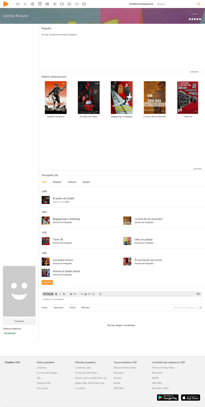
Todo (44, 182)
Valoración (58, 307)
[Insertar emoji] (93, 294)
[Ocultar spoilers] (48, 294)
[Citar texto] (71, 294)
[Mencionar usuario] (100, 294)
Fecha (44, 307)
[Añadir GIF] (89, 294)
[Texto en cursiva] (60, 294)
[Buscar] (198, 4)
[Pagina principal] (6, 6)
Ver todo (47, 282)
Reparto (57, 182)
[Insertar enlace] (82, 294)
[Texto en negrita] (56, 294)
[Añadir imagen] (86, 294)
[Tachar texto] (64, 294)
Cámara (72, 182)
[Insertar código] (75, 294)
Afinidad (85, 307)
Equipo (86, 182)
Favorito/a (19, 321)
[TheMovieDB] (10, 335)
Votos (72, 307)
